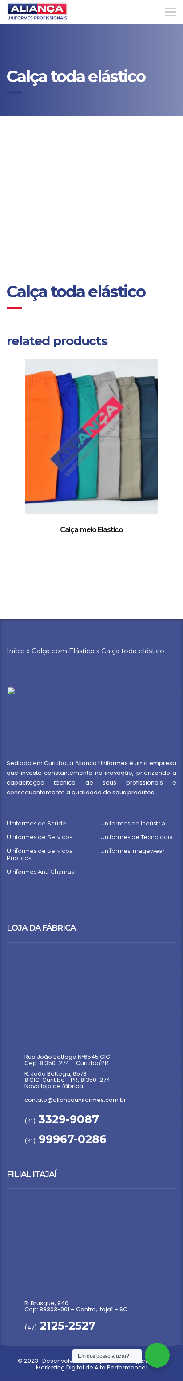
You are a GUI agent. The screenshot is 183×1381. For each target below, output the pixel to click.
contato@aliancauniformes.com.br (75, 1100)
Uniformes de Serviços (39, 836)
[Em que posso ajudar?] (157, 1355)
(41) (61, 1121)
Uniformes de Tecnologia (136, 836)
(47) (59, 1327)
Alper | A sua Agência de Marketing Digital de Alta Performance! (101, 1364)
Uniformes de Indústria (132, 823)
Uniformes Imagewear (132, 850)
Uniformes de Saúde (36, 823)
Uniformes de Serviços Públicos (39, 854)
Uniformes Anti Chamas (40, 871)
